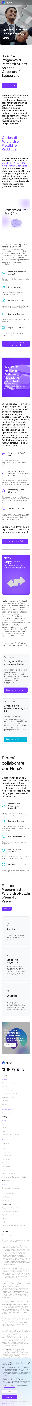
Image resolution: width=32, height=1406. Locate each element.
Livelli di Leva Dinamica (10, 1173)
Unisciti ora (9, 85)
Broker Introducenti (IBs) (10, 1215)
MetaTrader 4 (6, 1197)
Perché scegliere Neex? (9, 1083)
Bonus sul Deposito (8, 1235)
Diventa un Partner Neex (10, 1211)
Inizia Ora (7, 909)
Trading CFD (6, 1143)
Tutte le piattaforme (8, 1193)
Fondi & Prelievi (7, 1170)
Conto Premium (7, 1159)
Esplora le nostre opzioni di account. (14, 1225)
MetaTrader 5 (6, 1200)
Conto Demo (6, 1163)
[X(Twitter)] (23, 1069)
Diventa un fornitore (15, 739)
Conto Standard (7, 1156)
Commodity (6, 1127)
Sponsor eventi (7, 1113)
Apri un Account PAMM (15, 541)
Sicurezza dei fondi (8, 1097)
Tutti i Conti (6, 1152)
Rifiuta (9, 1391)
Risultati (4, 1086)
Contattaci (5, 1100)
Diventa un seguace (15, 690)
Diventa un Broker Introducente (16, 343)
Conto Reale (6, 1166)
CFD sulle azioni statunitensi (11, 1134)
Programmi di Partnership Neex (12, 1208)
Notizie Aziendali (7, 1090)
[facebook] (8, 1069)
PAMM (4, 1222)
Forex (3, 1124)
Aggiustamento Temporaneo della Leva (14, 1177)
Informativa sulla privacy (8, 1403)
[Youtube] (18, 1069)
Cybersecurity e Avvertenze (11, 1188)
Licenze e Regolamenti (9, 1093)
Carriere (4, 1104)
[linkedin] (3, 1069)
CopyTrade (5, 1218)
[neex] (7, 2)
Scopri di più (10, 1045)
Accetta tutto (9, 1397)
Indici (3, 1131)
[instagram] (13, 1069)
